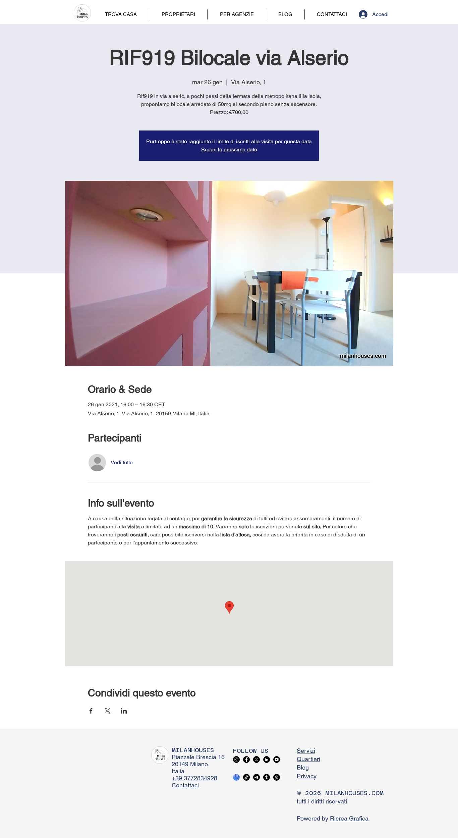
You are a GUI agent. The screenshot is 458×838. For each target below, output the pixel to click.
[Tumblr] (266, 777)
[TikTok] (246, 777)
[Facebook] (246, 759)
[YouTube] (276, 759)
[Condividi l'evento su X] (107, 711)
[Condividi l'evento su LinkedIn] (124, 711)
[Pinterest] (276, 777)
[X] (256, 759)
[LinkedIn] (266, 759)
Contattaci (185, 785)
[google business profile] (236, 777)
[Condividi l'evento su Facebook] (91, 711)
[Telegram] (256, 777)
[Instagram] (236, 759)
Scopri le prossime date (229, 149)
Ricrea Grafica (349, 818)
